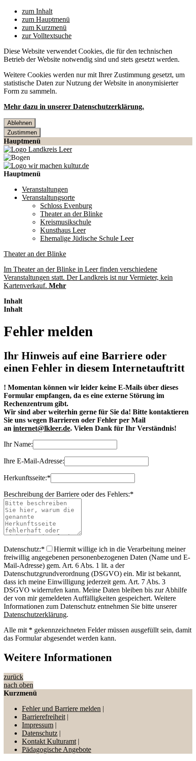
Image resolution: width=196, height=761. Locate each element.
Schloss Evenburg (66, 205)
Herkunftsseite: (27, 478)
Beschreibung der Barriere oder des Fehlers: (69, 494)
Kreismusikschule (65, 222)
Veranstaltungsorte (48, 197)
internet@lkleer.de (41, 428)
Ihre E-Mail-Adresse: (34, 461)
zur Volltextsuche (47, 36)
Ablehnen (19, 122)
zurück (13, 677)
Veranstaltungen (45, 189)
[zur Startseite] (38, 149)
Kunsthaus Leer (63, 230)
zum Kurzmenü (44, 27)
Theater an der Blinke (71, 214)
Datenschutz (39, 733)
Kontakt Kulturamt (49, 741)
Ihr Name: (18, 444)
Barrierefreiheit (43, 717)
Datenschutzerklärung (35, 614)
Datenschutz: (24, 549)
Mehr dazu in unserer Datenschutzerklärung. (74, 106)
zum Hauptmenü (46, 19)
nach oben (18, 685)
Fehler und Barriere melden (61, 708)
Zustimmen (22, 132)
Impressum (37, 725)
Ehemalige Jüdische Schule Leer (87, 238)
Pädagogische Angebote (56, 749)
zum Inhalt (37, 11)
